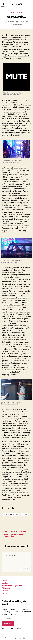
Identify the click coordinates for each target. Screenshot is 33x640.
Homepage (6, 593)
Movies (13, 12)
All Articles (6, 588)
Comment (25, 569)
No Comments (17, 24)
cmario (12, 21)
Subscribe (8, 623)
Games (4, 581)
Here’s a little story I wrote (12, 586)
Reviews (19, 12)
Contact (5, 591)
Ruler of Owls (16, 4)
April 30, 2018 (23, 21)
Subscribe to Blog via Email (14, 603)
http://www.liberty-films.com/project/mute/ (13, 94)
